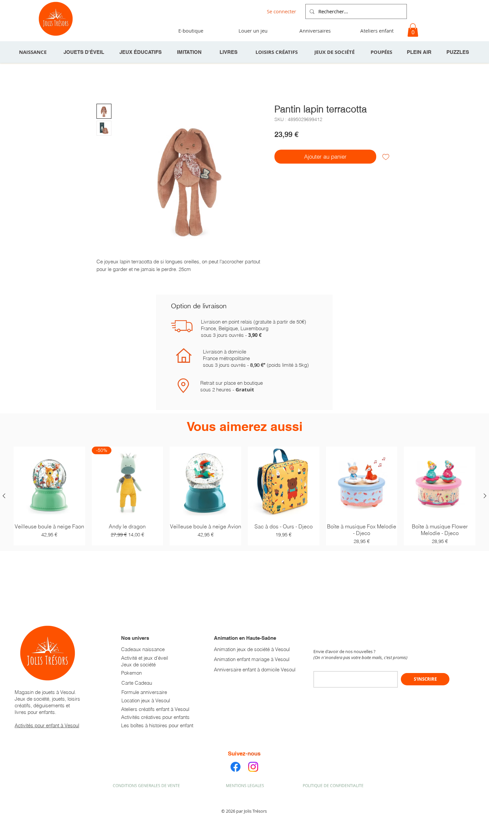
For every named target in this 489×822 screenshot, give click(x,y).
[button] (315, 31)
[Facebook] (235, 766)
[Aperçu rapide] (49, 482)
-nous (252, 753)
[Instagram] (253, 766)
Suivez (236, 753)
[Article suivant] (485, 496)
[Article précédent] (4, 496)
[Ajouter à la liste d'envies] (386, 157)
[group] (244, 496)
